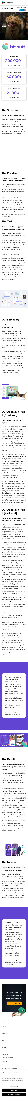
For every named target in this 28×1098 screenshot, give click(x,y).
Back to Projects (8, 8)
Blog (3, 1037)
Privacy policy (6, 1065)
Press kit (4, 1061)
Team (3, 1040)
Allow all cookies (14, 1094)
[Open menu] (24, 2)
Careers (4, 1044)
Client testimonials (7, 1058)
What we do (5, 1023)
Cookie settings (14, 1086)
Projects (4, 1026)
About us (4, 1033)
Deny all (14, 1090)
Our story (4, 1047)
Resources (5, 1054)
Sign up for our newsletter (9, 1068)
